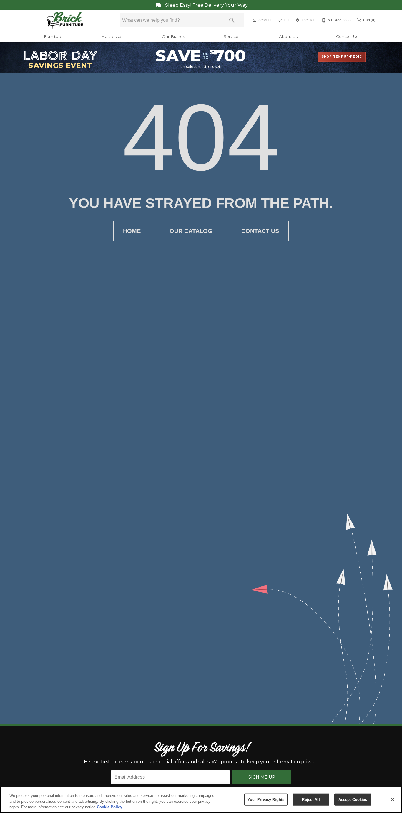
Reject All (311, 799)
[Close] (392, 799)
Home (132, 231)
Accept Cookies (352, 799)
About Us (288, 36)
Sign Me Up (261, 777)
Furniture (53, 36)
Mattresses (112, 36)
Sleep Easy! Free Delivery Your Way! (206, 5)
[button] (254, 20)
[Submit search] (231, 20)
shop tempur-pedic (342, 57)
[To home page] (65, 20)
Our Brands (173, 36)
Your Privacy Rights (265, 799)
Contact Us (347, 36)
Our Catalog (191, 231)
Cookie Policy (109, 807)
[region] (201, 800)
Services (232, 36)
